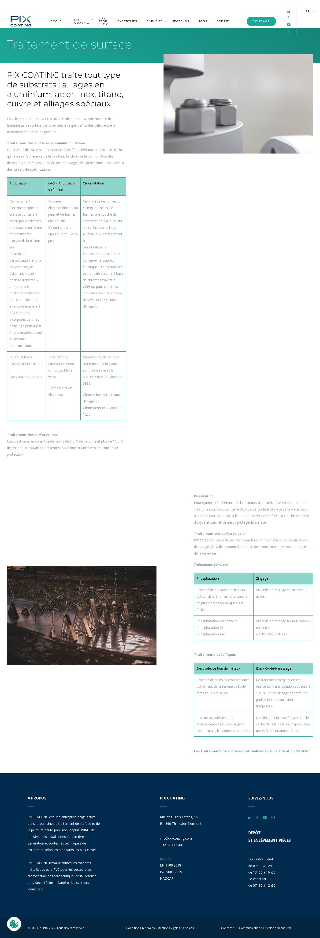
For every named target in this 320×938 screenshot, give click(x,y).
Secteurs (180, 21)
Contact (261, 21)
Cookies (188, 928)
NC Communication (247, 928)
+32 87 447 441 (172, 845)
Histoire (80, 16)
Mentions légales (169, 928)
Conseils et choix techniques (126, 12)
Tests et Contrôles (155, 13)
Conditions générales (140, 928)
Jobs (202, 21)
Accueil (57, 21)
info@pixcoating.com (176, 838)
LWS (289, 928)
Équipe (78, 7)
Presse (222, 21)
